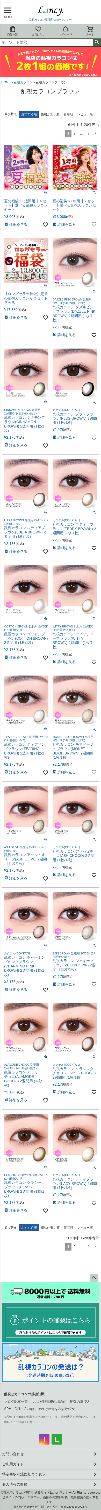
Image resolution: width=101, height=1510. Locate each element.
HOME (6, 82)
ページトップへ (94, 1278)
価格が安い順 (50, 114)
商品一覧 (12, 34)
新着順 (68, 114)
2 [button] (75, 133)
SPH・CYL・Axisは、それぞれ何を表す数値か (39, 1409)
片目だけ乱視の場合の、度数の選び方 (61, 1402)
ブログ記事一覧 (16, 1402)
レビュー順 (85, 114)
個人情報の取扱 (14, 1484)
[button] (95, 133)
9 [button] (89, 133)
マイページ (65, 34)
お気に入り (38, 34)
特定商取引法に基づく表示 (24, 1474)
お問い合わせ (13, 1454)
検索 (97, 42)
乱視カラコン (23, 82)
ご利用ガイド (13, 1464)
